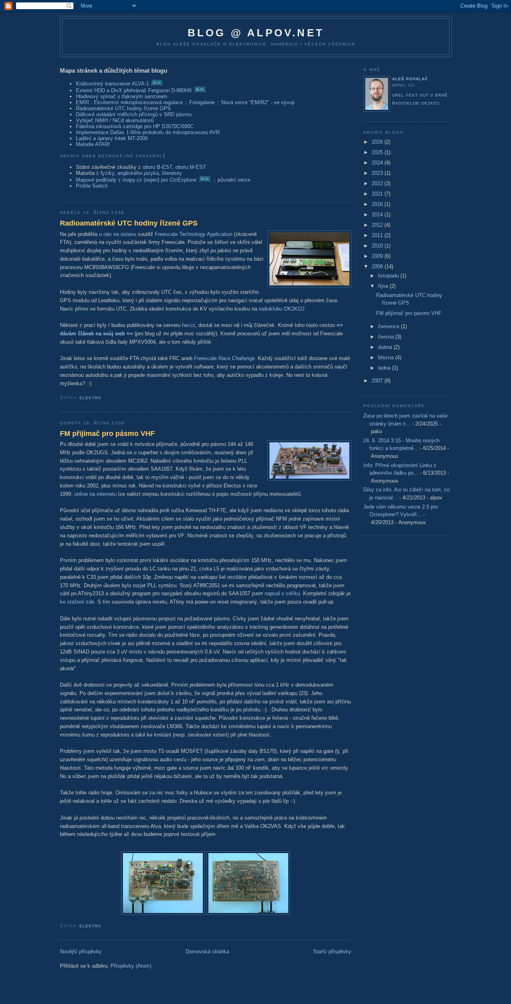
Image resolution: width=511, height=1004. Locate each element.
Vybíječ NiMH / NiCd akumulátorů (115, 120)
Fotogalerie (202, 102)
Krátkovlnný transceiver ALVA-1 (112, 84)
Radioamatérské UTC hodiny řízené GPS (123, 108)
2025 (378, 152)
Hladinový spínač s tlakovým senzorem (121, 96)
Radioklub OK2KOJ (416, 103)
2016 (378, 204)
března (386, 357)
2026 (378, 142)
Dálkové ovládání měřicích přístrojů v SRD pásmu (134, 114)
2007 (378, 381)
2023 (378, 173)
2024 (378, 163)
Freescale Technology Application (193, 234)
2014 (378, 215)
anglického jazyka (138, 173)
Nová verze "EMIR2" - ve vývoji (258, 102)
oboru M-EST (190, 167)
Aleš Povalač (410, 79)
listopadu (389, 276)
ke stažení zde (77, 602)
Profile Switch (92, 186)
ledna (385, 368)
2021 (378, 194)
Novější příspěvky (81, 951)
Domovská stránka (207, 951)
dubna (386, 347)
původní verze (234, 180)
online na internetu (95, 494)
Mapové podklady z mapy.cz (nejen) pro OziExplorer (136, 180)
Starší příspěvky (332, 951)
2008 (378, 266)
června (386, 337)
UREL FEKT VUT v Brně (420, 95)
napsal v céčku (282, 593)
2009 (378, 256)
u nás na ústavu (117, 234)
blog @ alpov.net (256, 33)
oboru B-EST (157, 167)
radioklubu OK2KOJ (282, 309)
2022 (378, 183)
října (384, 286)
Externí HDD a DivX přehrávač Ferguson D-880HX (134, 90)
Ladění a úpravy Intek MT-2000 (112, 138)
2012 (378, 225)
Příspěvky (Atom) (131, 966)
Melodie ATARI (93, 144)
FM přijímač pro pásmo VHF (107, 434)
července (389, 326)
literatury (172, 173)
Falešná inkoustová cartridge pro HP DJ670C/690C (135, 126)
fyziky (107, 173)
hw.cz (188, 325)
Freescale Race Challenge (224, 358)
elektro (90, 398)
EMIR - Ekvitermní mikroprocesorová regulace (129, 102)
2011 (378, 235)
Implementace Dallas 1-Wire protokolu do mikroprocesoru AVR (148, 132)
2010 (378, 246)
